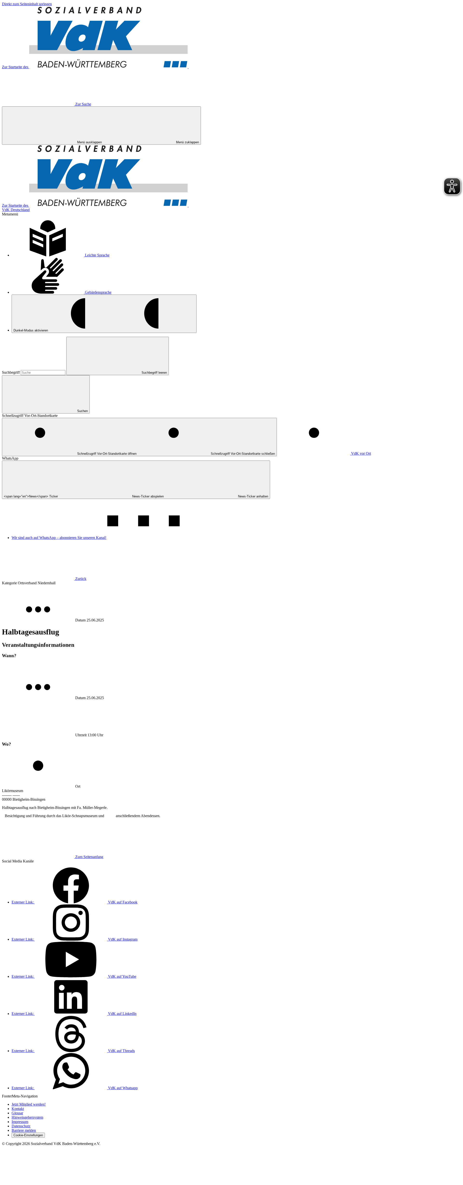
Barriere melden (24, 1130)
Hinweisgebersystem (27, 1117)
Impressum (20, 1122)
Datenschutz (21, 1126)
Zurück (80, 579)
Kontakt (18, 1109)
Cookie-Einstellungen (28, 1135)
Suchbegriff (11, 372)
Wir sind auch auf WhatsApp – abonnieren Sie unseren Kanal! (59, 538)
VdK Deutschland (16, 210)
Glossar (17, 1113)
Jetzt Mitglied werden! (29, 1104)
